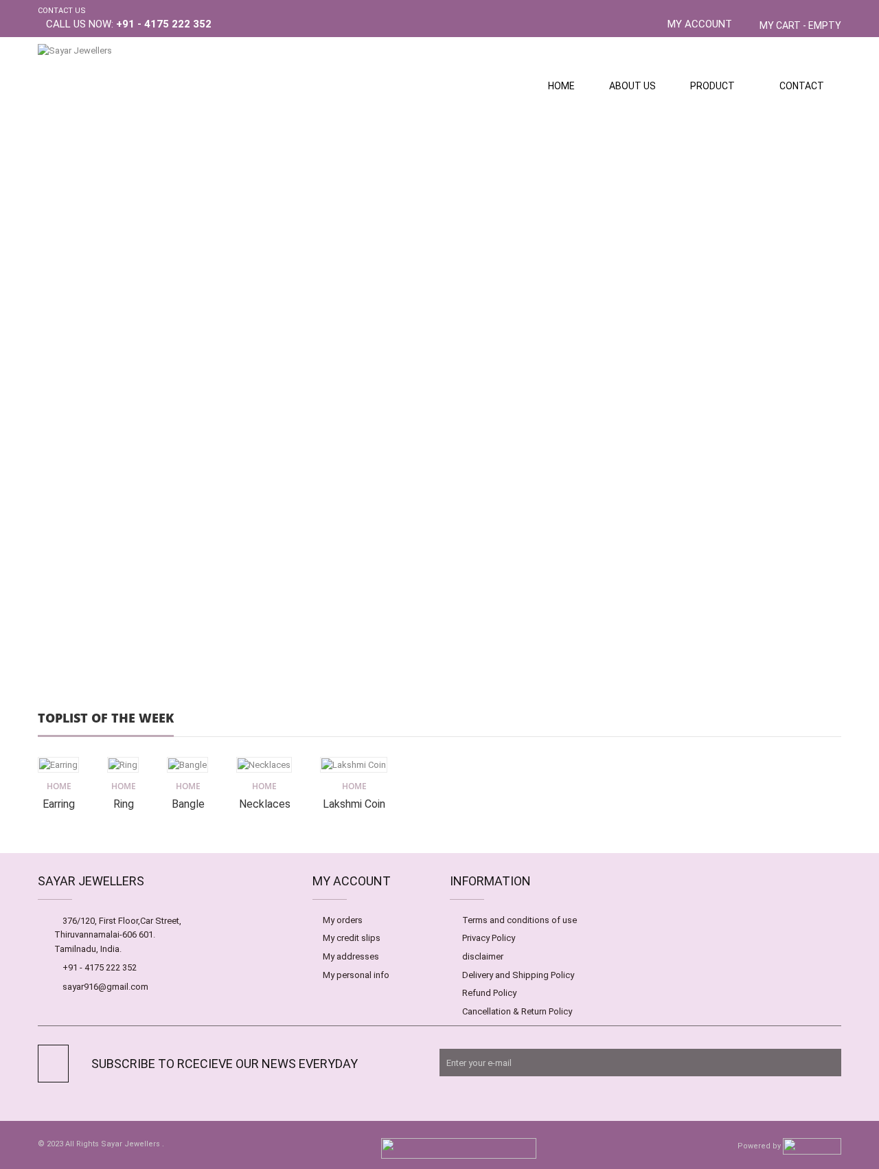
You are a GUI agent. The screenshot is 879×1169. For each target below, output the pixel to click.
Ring (123, 803)
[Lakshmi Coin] (353, 765)
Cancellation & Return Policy (517, 1011)
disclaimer (482, 956)
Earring (59, 803)
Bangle (188, 803)
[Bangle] (187, 765)
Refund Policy (489, 993)
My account (699, 24)
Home (561, 85)
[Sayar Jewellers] (141, 87)
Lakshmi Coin (354, 803)
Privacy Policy (488, 938)
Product (712, 85)
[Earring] (58, 765)
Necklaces (264, 803)
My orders (343, 920)
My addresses (351, 956)
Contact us (62, 10)
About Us (632, 85)
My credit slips (351, 938)
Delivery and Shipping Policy (518, 975)
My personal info (356, 975)
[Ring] (123, 765)
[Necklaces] (264, 765)
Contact (801, 85)
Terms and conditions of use (519, 920)
